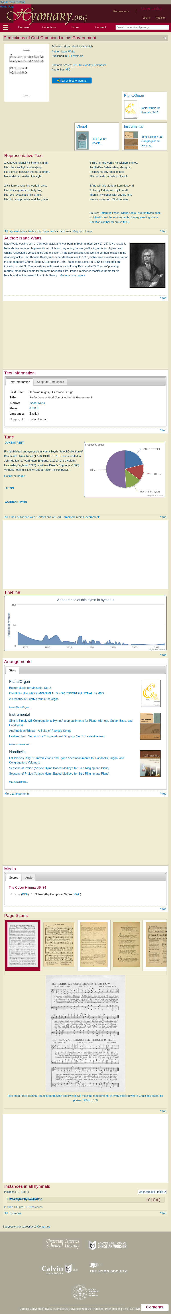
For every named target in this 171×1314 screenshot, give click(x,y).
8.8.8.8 (33, 408)
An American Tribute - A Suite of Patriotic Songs (40, 730)
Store (75, 27)
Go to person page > (72, 275)
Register (160, 17)
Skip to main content (12, 2)
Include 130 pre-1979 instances (23, 1207)
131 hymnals (75, 56)
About (24, 1308)
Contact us (43, 1226)
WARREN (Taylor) (16, 501)
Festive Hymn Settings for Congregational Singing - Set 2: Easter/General (56, 736)
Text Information (19, 382)
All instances (13, 1213)
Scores (13, 877)
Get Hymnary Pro (140, 1308)
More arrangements (17, 793)
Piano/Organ (134, 95)
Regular (78, 231)
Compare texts (46, 231)
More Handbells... (18, 781)
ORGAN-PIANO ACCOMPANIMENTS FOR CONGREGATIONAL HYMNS (56, 693)
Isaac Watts (37, 403)
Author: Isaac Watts (63, 51)
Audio (29, 877)
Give (125, 1308)
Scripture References (50, 382)
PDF (75, 65)
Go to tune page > (15, 476)
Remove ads (121, 11)
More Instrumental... (20, 744)
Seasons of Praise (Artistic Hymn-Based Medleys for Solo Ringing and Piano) (59, 768)
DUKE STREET (14, 442)
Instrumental (133, 126)
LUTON (9, 488)
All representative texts (20, 231)
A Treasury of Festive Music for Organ (34, 699)
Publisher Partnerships (106, 1308)
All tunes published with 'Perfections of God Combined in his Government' (52, 517)
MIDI (68, 69)
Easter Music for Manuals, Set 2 (30, 687)
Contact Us (61, 1308)
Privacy (47, 1308)
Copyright (35, 1308)
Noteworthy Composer (92, 65)
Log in (146, 17)
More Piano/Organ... (20, 707)
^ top (163, 231)
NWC (76, 894)
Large (88, 231)
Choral (81, 126)
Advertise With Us (80, 1308)
